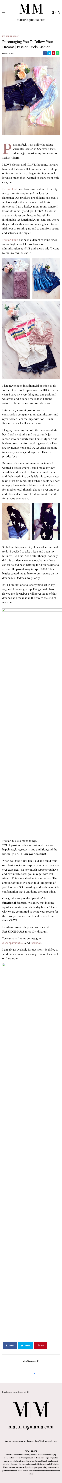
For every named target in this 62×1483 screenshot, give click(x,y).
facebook (36, 943)
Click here (44, 1441)
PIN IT (17, 278)
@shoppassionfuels (13, 943)
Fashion (6, 36)
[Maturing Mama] (31, 12)
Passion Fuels (10, 189)
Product (14, 36)
